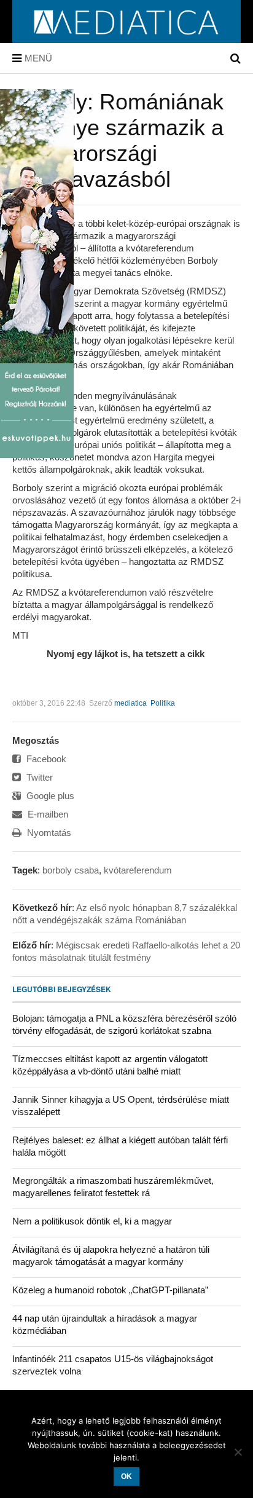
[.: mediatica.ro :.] (127, 38)
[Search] (235, 58)
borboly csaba (70, 870)
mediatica (130, 703)
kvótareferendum (138, 870)
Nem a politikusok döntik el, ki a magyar (92, 1221)
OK (126, 1476)
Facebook (45, 759)
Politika (162, 703)
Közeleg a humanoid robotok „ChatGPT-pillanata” (110, 1290)
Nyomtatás (48, 832)
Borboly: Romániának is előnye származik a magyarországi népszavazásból (118, 140)
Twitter (38, 777)
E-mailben (46, 814)
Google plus (49, 795)
